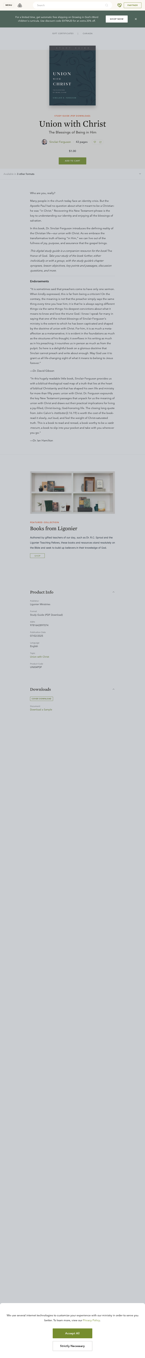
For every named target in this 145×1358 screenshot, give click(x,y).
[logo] (19, 5)
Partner (132, 5)
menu (8, 5)
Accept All (72, 1333)
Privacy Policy (91, 1320)
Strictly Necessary (72, 1346)
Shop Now (116, 19)
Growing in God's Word (85, 17)
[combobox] (68, 5)
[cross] (135, 19)
